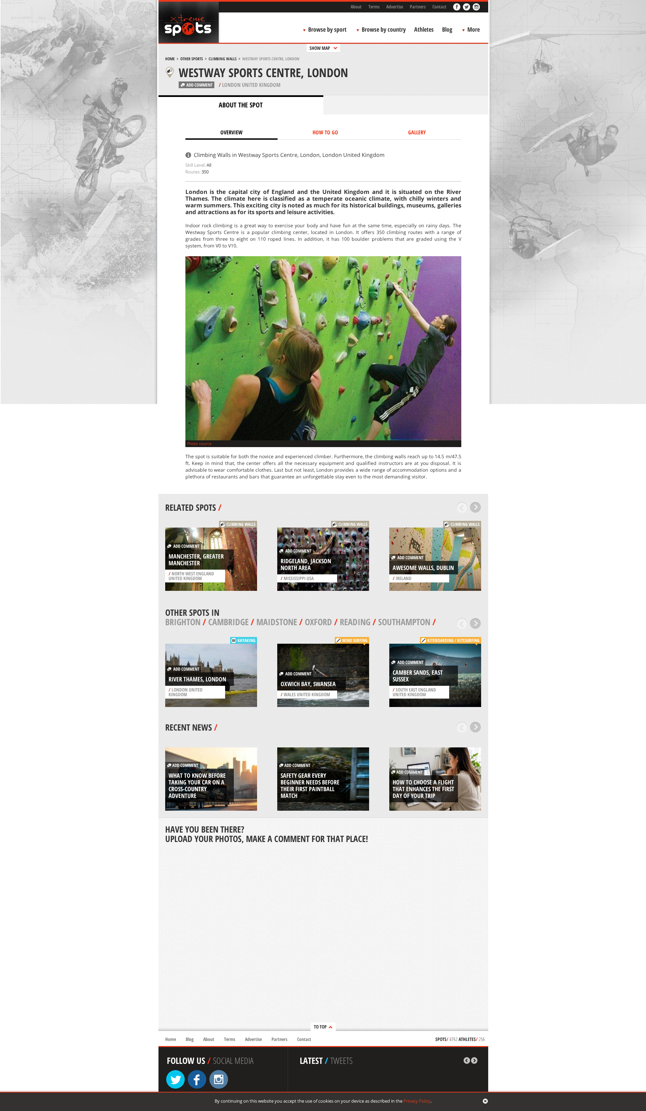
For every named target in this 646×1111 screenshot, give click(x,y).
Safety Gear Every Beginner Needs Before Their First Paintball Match (310, 785)
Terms (374, 6)
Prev (462, 507)
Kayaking (246, 640)
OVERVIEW (231, 132)
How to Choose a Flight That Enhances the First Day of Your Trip (423, 789)
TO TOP (320, 1026)
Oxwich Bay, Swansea (308, 684)
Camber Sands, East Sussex (418, 675)
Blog (447, 29)
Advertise (394, 6)
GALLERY (417, 132)
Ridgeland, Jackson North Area (306, 564)
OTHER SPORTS (191, 59)
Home (170, 59)
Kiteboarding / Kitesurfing (453, 640)
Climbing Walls (223, 59)
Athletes (424, 29)
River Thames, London (197, 679)
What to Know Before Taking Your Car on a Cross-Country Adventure (197, 785)
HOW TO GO (325, 132)
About (356, 6)
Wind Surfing (354, 640)
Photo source (199, 443)
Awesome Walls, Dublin (423, 568)
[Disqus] (323, 938)
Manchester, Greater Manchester (196, 559)
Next (475, 507)
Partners (418, 6)
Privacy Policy (417, 1101)
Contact (439, 6)
